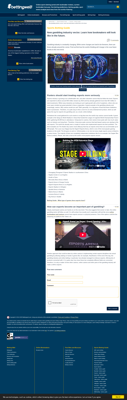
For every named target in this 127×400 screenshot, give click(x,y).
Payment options (98, 362)
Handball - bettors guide (100, 381)
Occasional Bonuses (70, 360)
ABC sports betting (98, 350)
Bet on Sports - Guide (99, 387)
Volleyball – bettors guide (100, 383)
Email (49, 280)
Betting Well (51, 21)
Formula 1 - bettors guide (100, 385)
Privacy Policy (74, 317)
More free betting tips (26, 79)
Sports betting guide (79, 15)
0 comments (115, 40)
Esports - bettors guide (75, 21)
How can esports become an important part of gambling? (98, 86)
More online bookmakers (26, 63)
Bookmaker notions (98, 364)
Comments (83, 89)
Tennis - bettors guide (99, 377)
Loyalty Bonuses (69, 362)
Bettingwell (21, 15)
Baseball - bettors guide (99, 371)
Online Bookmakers (35, 39)
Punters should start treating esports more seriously (65, 86)
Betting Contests (69, 364)
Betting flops (92, 15)
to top (117, 95)
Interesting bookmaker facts (101, 360)
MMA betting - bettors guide (100, 391)
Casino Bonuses (69, 350)
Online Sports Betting (99, 354)
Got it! (118, 397)
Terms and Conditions (64, 317)
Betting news (10, 360)
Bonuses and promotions (100, 352)
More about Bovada (36, 58)
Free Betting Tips (36, 70)
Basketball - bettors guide (100, 375)
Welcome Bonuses (69, 354)
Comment (50, 285)
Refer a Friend (68, 352)
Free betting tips (65, 15)
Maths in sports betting (99, 358)
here (46, 330)
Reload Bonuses (69, 358)
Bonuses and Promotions (49, 15)
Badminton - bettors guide (100, 389)
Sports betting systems (99, 356)
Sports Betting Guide (62, 21)
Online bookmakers (33, 15)
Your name (50, 275)
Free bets (67, 356)
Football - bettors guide (99, 369)
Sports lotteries (97, 366)
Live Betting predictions (59, 330)
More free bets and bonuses (26, 33)
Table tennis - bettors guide (100, 379)
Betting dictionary (103, 15)
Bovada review (39, 350)
